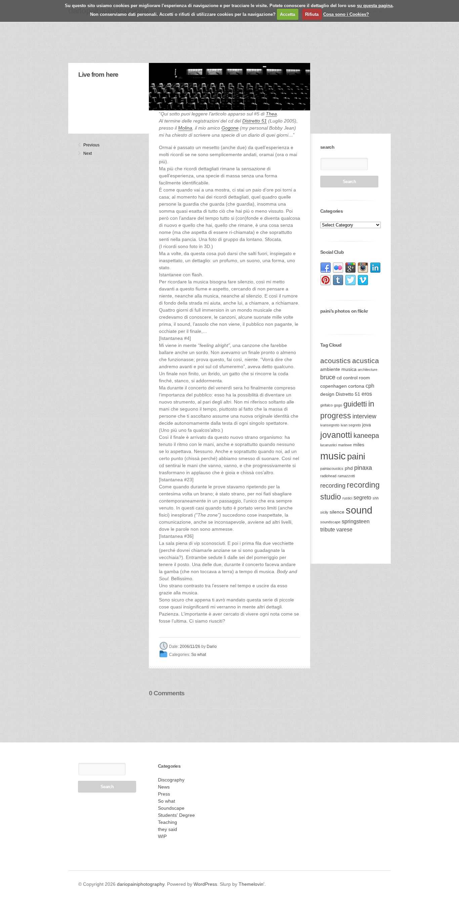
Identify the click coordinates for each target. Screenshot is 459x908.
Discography (171, 779)
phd (349, 468)
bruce (327, 377)
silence (337, 512)
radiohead (328, 476)
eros (367, 394)
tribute (327, 529)
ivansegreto (329, 425)
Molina (185, 128)
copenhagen (333, 386)
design (327, 394)
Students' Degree (176, 815)
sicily (324, 512)
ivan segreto (351, 425)
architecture (367, 370)
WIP (162, 836)
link (325, 268)
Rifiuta (312, 14)
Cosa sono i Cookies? (346, 14)
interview (364, 416)
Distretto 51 (254, 121)
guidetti (355, 404)
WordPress (205, 884)
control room (356, 377)
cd (339, 377)
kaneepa (366, 435)
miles (358, 444)
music (333, 455)
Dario (212, 646)
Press (164, 794)
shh (376, 498)
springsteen (356, 521)
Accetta (287, 14)
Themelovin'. (252, 884)
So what (198, 655)
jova (366, 424)
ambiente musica (338, 369)
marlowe (345, 445)
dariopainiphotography (140, 884)
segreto (362, 497)
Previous (86, 145)
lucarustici (328, 445)
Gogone (230, 128)
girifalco (326, 405)
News (164, 787)
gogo (338, 405)
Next (86, 153)
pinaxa (363, 467)
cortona (356, 386)
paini (356, 456)
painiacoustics (331, 468)
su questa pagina (374, 5)
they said (167, 829)
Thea (271, 113)
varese (344, 529)
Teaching (167, 822)
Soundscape (171, 808)
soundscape (330, 522)
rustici (347, 498)
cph (370, 386)
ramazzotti (346, 476)
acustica (365, 360)
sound (359, 510)
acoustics (335, 360)
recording (332, 485)
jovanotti (336, 435)
